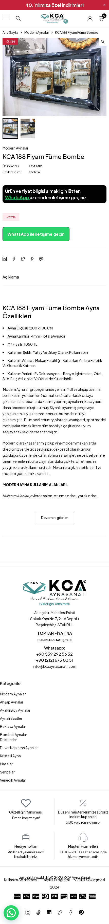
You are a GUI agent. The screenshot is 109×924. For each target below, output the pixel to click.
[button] (102, 42)
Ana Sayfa (10, 32)
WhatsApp (17, 197)
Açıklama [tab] (11, 276)
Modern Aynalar (36, 32)
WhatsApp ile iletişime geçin (36, 234)
